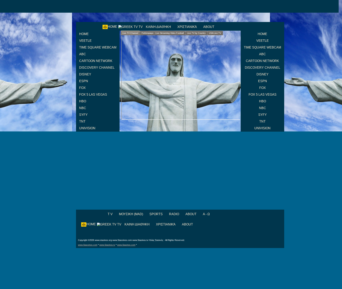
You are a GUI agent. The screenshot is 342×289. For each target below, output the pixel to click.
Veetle (85, 40)
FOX (82, 87)
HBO (82, 101)
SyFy (83, 114)
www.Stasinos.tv (107, 245)
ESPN (83, 81)
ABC (82, 54)
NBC (82, 108)
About (208, 27)
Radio (174, 214)
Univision (87, 128)
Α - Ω (206, 214)
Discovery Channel (97, 67)
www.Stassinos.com (87, 245)
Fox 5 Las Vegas (93, 94)
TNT (82, 121)
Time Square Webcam (97, 47)
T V (110, 214)
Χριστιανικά (187, 27)
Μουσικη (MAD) (131, 214)
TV (140, 27)
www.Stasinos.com (126, 245)
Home (112, 26)
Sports (156, 214)
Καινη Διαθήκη (158, 27)
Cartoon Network (95, 61)
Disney (85, 74)
